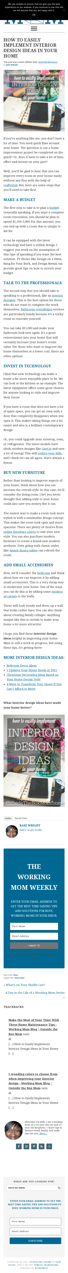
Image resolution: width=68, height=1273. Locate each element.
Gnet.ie (47, 448)
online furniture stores (19, 532)
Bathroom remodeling (36, 309)
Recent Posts (21, 818)
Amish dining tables (23, 550)
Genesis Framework (46, 1265)
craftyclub (10, 185)
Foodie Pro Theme (41, 1262)
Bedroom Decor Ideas (22, 665)
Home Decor (20, 978)
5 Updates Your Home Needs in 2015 (32, 670)
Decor (15, 975)
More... (43, 1133)
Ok (34, 15)
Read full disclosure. (48, 62)
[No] (64, 10)
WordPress (41, 1268)
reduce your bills (50, 453)
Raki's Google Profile (31, 830)
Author (8, 818)
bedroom (43, 573)
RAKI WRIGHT (30, 825)
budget (54, 207)
